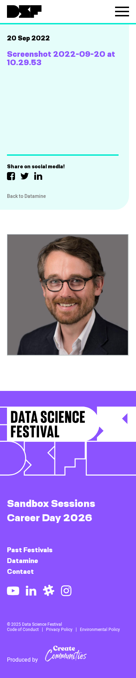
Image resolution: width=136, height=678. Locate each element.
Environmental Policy (100, 629)
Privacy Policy (59, 629)
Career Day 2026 (49, 517)
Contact (20, 572)
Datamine (22, 561)
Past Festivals (30, 550)
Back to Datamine (26, 196)
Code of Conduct (23, 629)
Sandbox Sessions (51, 503)
